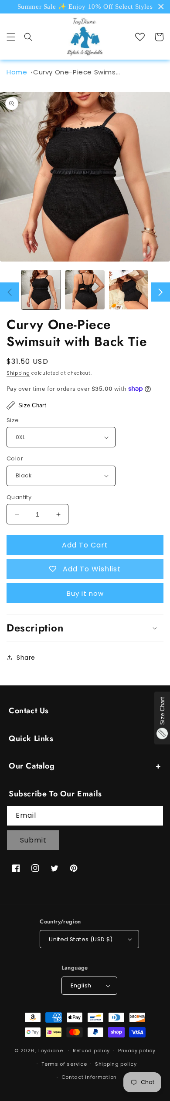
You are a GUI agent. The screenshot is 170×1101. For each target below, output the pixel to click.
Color (15, 458)
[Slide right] (160, 292)
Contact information (89, 1077)
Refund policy (91, 1050)
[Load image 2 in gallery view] (84, 289)
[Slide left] (9, 292)
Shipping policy (116, 1064)
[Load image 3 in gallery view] (128, 289)
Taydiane (51, 1050)
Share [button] (26, 657)
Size (13, 420)
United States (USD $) (80, 939)
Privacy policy (137, 1050)
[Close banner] (161, 7)
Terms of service (64, 1064)
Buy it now (85, 593)
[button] (10, 37)
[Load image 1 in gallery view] (41, 289)
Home (17, 72)
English (81, 985)
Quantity (19, 497)
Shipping (18, 373)
